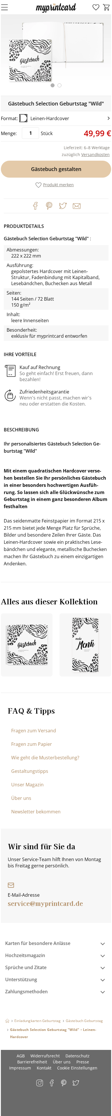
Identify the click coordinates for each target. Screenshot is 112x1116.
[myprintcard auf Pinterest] (64, 1083)
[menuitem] (95, 7)
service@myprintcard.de (45, 903)
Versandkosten (95, 154)
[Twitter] (63, 206)
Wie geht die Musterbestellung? (45, 757)
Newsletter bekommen (36, 811)
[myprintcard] (56, 12)
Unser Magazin (27, 784)
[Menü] (8, 7)
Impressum (20, 1068)
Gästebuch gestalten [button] (56, 169)
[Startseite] (7, 1020)
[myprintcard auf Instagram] (40, 1083)
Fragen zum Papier (31, 744)
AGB (21, 1056)
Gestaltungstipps (29, 771)
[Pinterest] (49, 206)
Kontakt (44, 1068)
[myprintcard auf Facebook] (52, 1083)
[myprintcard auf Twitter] (76, 1083)
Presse (82, 1062)
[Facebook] (35, 206)
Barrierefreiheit (32, 1062)
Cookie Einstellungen (77, 1068)
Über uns (21, 798)
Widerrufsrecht (45, 1056)
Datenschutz (77, 1056)
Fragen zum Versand (33, 730)
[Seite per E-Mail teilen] (76, 205)
